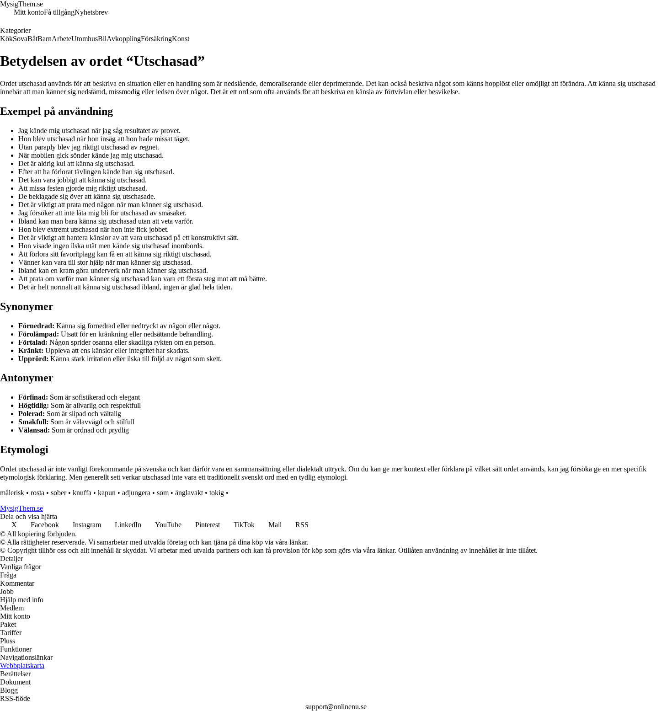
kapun (107, 493)
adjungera (136, 493)
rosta (37, 493)
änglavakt (189, 493)
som (163, 493)
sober (58, 493)
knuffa (82, 493)
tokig (216, 493)
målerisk (12, 493)
